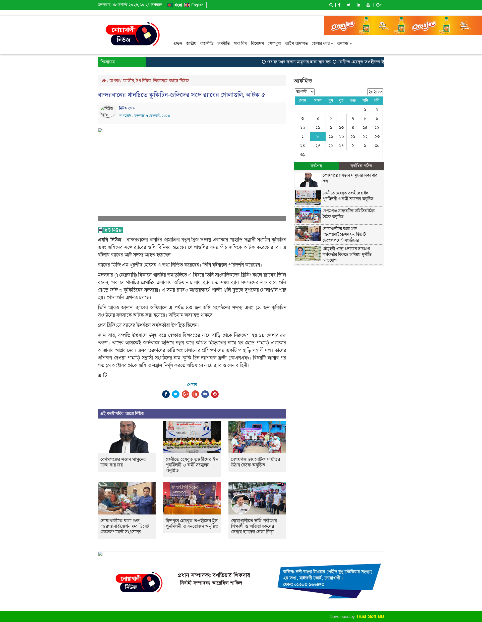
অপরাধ (116, 81)
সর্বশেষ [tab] (316, 166)
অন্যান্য (343, 43)
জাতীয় (191, 43)
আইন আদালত (296, 43)
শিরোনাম (160, 81)
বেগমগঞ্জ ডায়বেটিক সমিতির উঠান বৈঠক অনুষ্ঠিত (255, 462)
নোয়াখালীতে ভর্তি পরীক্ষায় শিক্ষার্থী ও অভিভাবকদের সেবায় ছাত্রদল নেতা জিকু (254, 526)
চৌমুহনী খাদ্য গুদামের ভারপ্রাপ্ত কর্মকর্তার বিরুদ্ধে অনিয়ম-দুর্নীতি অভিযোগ (347, 254)
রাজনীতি (206, 43)
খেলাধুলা (274, 43)
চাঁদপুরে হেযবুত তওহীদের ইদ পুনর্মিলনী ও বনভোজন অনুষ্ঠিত (192, 524)
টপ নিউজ (143, 81)
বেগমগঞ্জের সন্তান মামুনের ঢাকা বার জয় (288, 62)
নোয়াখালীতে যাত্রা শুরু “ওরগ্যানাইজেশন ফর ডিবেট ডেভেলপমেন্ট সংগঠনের (124, 526)
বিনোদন (257, 43)
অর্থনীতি (223, 43)
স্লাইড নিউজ (179, 81)
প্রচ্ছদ (177, 43)
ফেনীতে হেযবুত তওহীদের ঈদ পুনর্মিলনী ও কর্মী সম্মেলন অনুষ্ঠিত (379, 62)
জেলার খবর (321, 43)
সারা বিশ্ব (240, 43)
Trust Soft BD (370, 616)
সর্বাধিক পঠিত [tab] (361, 166)
